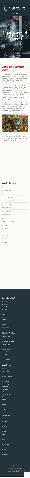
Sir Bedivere (4, 436)
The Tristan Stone (5, 359)
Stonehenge (4, 354)
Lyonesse (4, 319)
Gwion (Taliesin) (6, 211)
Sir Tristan (4, 449)
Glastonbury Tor (5, 346)
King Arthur (4, 419)
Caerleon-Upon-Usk (6, 339)
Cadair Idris (4, 309)
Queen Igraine (6, 214)
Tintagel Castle (5, 356)
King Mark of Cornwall (8, 197)
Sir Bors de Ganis (5, 444)
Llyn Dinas (4, 317)
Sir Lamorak (4, 446)
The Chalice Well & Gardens (8, 341)
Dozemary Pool (5, 311)
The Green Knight (7, 207)
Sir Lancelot (4, 421)
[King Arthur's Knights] (15, 8)
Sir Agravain (4, 454)
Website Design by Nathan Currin (15, 471)
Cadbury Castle (5, 306)
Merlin (3, 138)
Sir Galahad (4, 426)
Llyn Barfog (4, 314)
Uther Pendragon (7, 239)
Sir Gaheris (4, 434)
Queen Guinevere (7, 194)
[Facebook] (14, 465)
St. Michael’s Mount (6, 349)
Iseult (3, 218)
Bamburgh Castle (6, 336)
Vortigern (4, 242)
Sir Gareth (4, 431)
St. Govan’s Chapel (6, 327)
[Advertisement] (15, 161)
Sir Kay (3, 441)
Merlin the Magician (7, 187)
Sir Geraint (4, 429)
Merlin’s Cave (5, 322)
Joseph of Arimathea (8, 221)
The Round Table (5, 351)
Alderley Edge (5, 301)
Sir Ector (3, 439)
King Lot (4, 225)
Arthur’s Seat (5, 304)
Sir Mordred (5, 228)
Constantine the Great (8, 201)
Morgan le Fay (6, 232)
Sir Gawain (4, 424)
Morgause (5, 235)
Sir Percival (4, 452)
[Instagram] (16, 465)
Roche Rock (4, 324)
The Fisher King (6, 204)
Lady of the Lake (7, 190)
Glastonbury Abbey (6, 344)
